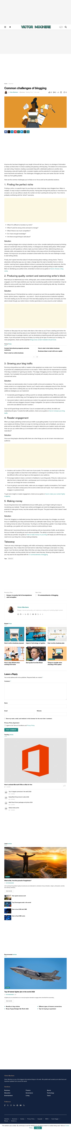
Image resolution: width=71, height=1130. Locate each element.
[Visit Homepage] (36, 27)
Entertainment (8, 1095)
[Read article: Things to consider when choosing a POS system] (58, 654)
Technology (50, 1093)
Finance (28, 1090)
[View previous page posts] (34, 357)
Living (7, 876)
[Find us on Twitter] (8, 1105)
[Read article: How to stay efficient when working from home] (14, 654)
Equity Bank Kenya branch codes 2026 (19, 797)
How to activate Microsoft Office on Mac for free (18, 784)
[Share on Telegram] (21, 131)
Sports (49, 1090)
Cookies (22, 1119)
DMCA (46, 1119)
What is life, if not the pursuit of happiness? (17, 881)
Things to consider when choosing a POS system (55, 663)
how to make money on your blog (37, 535)
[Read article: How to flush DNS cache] (7, 917)
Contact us (14, 1121)
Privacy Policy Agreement (11, 723)
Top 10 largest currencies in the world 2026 (20, 791)
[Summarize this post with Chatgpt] (25, 131)
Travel (49, 1095)
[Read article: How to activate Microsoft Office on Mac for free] (35, 760)
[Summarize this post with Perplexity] (28, 131)
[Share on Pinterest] (15, 131)
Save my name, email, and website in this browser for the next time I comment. (29, 718)
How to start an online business (13, 353)
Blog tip (6, 1121)
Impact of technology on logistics (35, 643)
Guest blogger (54, 1119)
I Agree (38, 1128)
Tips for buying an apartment (47, 1009)
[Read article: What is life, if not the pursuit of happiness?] (35, 862)
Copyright (39, 1119)
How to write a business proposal (14, 643)
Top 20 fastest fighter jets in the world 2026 (19, 992)
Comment (7, 681)
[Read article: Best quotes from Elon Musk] (36, 654)
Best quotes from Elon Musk (34, 663)
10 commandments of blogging (38, 555)
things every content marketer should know (43, 340)
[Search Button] (66, 27)
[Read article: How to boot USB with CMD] (7, 910)
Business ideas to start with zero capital (50, 351)
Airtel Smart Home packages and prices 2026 (20, 802)
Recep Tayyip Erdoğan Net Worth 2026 (17, 1009)
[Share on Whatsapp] (18, 131)
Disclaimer (14, 1119)
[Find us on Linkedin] (14, 1105)
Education (7, 1093)
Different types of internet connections (50, 1006)
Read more (10, 891)
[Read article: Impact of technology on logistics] (36, 634)
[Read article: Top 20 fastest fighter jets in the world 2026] (35, 973)
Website (10, 558)
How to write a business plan (56, 643)
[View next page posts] (37, 357)
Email (6, 711)
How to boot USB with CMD (19, 909)
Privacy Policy (30, 725)
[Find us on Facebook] (4, 1105)
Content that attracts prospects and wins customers (16, 349)
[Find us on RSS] (24, 1105)
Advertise (6, 1119)
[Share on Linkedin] (12, 131)
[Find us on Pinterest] (17, 1105)
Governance (29, 1093)
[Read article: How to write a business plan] (58, 634)
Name (6, 703)
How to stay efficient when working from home (12, 663)
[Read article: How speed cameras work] (7, 897)
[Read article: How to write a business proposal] (14, 634)
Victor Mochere (14, 92)
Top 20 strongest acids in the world (21, 902)
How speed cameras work (19, 896)
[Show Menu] (5, 27)
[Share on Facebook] (5, 131)
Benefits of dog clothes (13, 1006)
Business (11, 83)
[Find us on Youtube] (20, 1105)
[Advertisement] (35, 12)
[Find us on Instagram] (11, 1105)
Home (5, 83)
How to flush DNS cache (18, 916)
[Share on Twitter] (9, 131)
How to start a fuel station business (48, 348)
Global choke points (14, 808)
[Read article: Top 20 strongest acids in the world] (7, 904)
